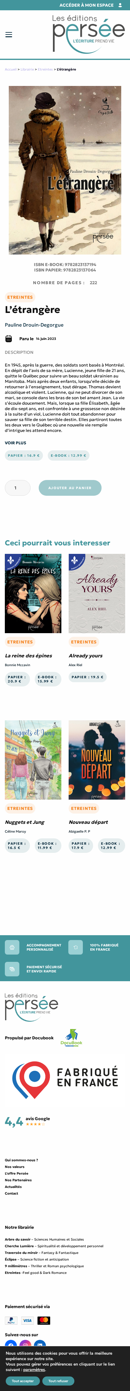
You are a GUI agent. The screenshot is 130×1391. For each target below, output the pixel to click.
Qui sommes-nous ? (21, 1160)
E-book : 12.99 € (68, 455)
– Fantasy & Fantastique (41, 1253)
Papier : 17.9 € (81, 845)
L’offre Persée (16, 1173)
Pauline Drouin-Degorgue (34, 325)
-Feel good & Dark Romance (36, 1273)
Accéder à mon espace (87, 5)
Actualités (13, 1187)
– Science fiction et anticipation (37, 1259)
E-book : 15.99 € (47, 679)
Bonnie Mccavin (17, 665)
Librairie (27, 69)
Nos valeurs (14, 1167)
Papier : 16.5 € (17, 845)
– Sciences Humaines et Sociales (44, 1239)
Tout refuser (58, 1381)
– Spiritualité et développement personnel (54, 1246)
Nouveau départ (88, 822)
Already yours (85, 655)
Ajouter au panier (70, 488)
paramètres (34, 1370)
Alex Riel (75, 665)
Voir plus (15, 443)
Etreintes (45, 69)
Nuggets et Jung (24, 822)
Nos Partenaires (18, 1180)
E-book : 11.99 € (47, 845)
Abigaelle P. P (79, 831)
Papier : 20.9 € (17, 679)
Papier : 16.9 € (24, 455)
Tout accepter (23, 1381)
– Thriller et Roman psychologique (44, 1266)
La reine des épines (28, 655)
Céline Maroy (15, 831)
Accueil (11, 69)
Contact (11, 1193)
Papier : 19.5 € (88, 677)
